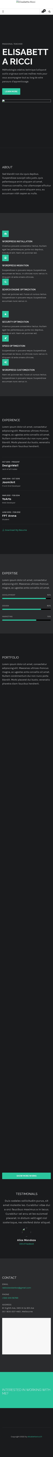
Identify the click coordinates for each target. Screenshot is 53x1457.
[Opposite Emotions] (26, 934)
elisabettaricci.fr (35, 1437)
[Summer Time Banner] (26, 829)
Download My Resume (15, 530)
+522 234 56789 (10, 1298)
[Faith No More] (26, 724)
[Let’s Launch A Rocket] (26, 776)
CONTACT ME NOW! (24, 1393)
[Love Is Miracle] (26, 1143)
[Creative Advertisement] (26, 1038)
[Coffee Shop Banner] (26, 986)
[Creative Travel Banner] (26, 1091)
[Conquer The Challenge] (26, 881)
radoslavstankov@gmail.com (16, 1287)
